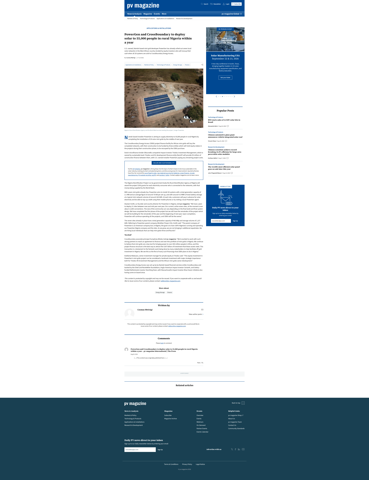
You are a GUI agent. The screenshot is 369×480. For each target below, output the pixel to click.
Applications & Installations (165, 19)
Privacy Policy (187, 464)
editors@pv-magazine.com (170, 281)
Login (227, 4)
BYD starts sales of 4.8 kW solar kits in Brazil (224, 121)
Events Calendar (202, 432)
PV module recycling (144, 175)
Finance (187, 65)
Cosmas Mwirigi (130, 58)
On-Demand (201, 425)
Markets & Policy (132, 19)
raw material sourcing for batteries (168, 173)
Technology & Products (147, 19)
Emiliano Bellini (212, 158)
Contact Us (232, 425)
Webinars (200, 422)
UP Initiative (136, 169)
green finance (184, 173)
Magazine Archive (170, 418)
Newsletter (217, 4)
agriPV (154, 175)
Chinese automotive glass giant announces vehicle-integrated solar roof (225, 136)
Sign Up (235, 221)
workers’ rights (164, 175)
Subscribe (168, 415)
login (162, 343)
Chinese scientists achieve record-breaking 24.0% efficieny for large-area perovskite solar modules (224, 152)
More (164, 13)
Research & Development (184, 19)
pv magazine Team (235, 422)
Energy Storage (177, 65)
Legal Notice (200, 464)
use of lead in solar (151, 173)
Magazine (147, 13)
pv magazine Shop (235, 415)
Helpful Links (234, 411)
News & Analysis (134, 13)
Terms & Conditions (171, 464)
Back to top (236, 403)
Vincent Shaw (212, 141)
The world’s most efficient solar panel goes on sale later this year (224, 168)
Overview (200, 415)
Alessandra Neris (213, 126)
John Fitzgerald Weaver (215, 173)
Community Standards (236, 428)
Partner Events (202, 428)
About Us (231, 418)
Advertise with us (213, 449)
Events (157, 13)
